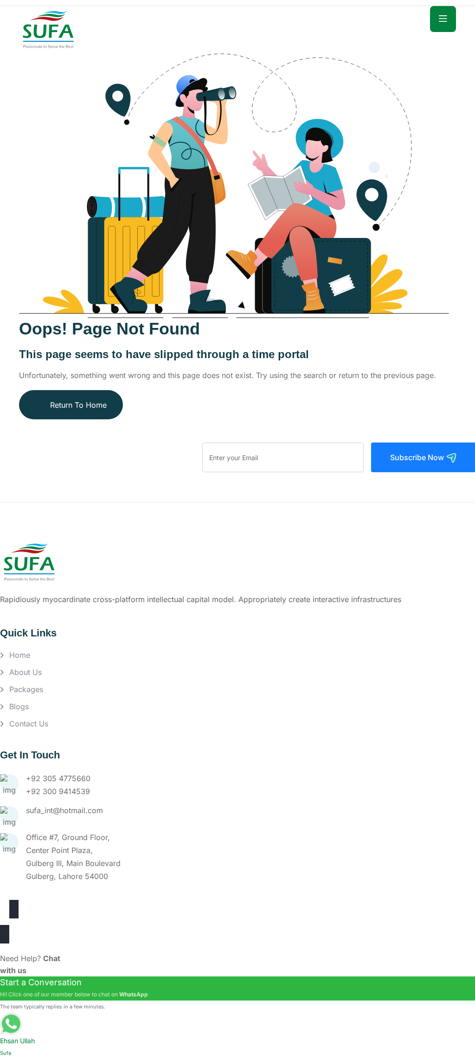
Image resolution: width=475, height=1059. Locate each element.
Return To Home (78, 405)
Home (19, 655)
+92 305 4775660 (58, 778)
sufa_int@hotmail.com (64, 810)
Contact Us (28, 723)
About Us (25, 672)
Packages (26, 689)
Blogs (19, 706)
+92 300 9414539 (58, 791)
